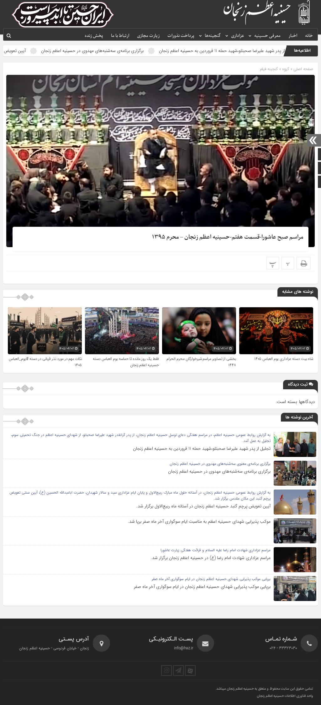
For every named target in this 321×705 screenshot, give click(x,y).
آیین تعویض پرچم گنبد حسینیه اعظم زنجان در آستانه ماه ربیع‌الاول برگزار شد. (203, 506)
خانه (309, 36)
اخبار (292, 36)
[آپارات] (190, 670)
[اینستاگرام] (166, 670)
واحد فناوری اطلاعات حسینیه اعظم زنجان (285, 696)
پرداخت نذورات (180, 36)
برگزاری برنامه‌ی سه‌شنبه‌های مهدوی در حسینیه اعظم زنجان (126, 50)
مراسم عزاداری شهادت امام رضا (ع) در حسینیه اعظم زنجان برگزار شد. (211, 557)
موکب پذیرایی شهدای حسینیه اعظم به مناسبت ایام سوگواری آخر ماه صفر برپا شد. (199, 521)
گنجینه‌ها (213, 36)
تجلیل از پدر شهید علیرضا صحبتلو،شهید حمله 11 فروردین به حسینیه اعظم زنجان (202, 448)
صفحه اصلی (302, 69)
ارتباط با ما (120, 36)
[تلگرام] (178, 670)
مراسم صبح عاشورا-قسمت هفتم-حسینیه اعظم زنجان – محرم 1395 (227, 237)
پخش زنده (94, 36)
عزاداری (237, 36)
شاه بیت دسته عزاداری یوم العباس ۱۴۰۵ (283, 359)
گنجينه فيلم (269, 69)
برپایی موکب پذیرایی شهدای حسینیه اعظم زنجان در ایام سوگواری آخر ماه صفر (202, 586)
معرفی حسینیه (267, 36)
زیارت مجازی (148, 36)
